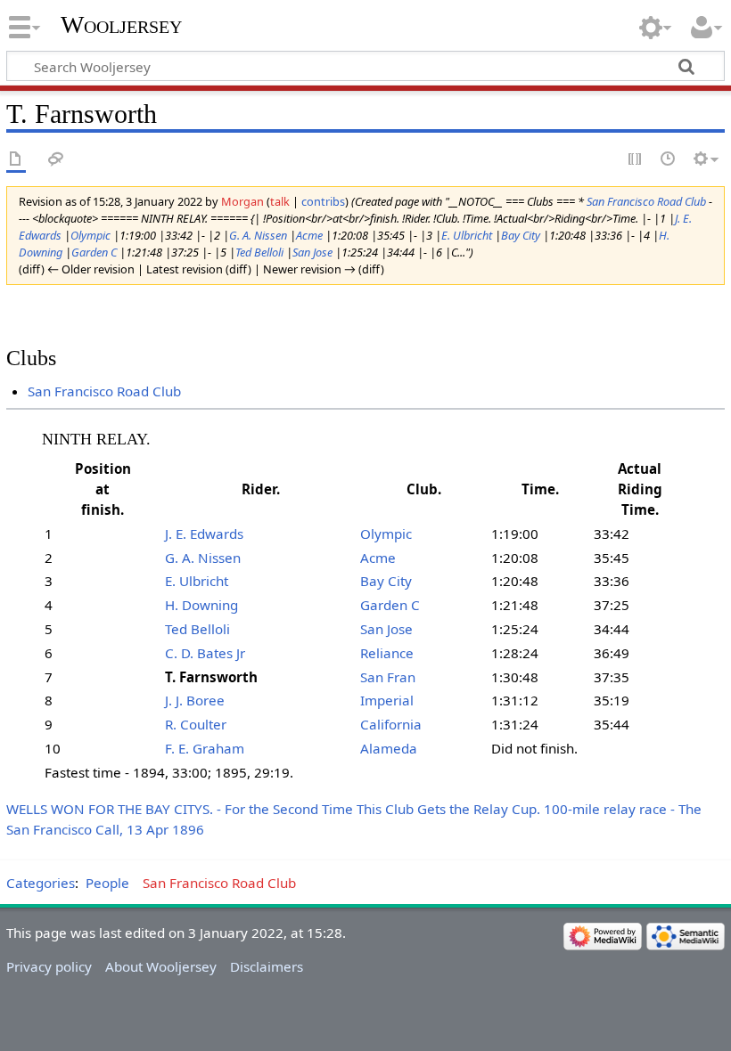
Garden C (94, 252)
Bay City (520, 235)
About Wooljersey (161, 966)
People (107, 883)
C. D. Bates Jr (205, 653)
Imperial (387, 700)
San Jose (312, 252)
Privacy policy (49, 966)
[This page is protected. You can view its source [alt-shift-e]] (635, 160)
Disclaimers (266, 966)
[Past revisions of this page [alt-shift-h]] (668, 160)
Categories (40, 883)
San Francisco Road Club (646, 201)
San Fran (387, 677)
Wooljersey (121, 24)
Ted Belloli (259, 252)
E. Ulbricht (466, 235)
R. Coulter (195, 724)
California (391, 724)
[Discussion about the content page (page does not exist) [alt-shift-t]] (56, 160)
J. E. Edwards (204, 533)
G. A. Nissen (258, 235)
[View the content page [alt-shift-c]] (16, 160)
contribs (323, 201)
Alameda (388, 748)
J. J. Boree (195, 700)
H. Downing (201, 605)
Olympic (90, 235)
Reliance (387, 653)
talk (280, 201)
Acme (309, 235)
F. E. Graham (204, 748)
